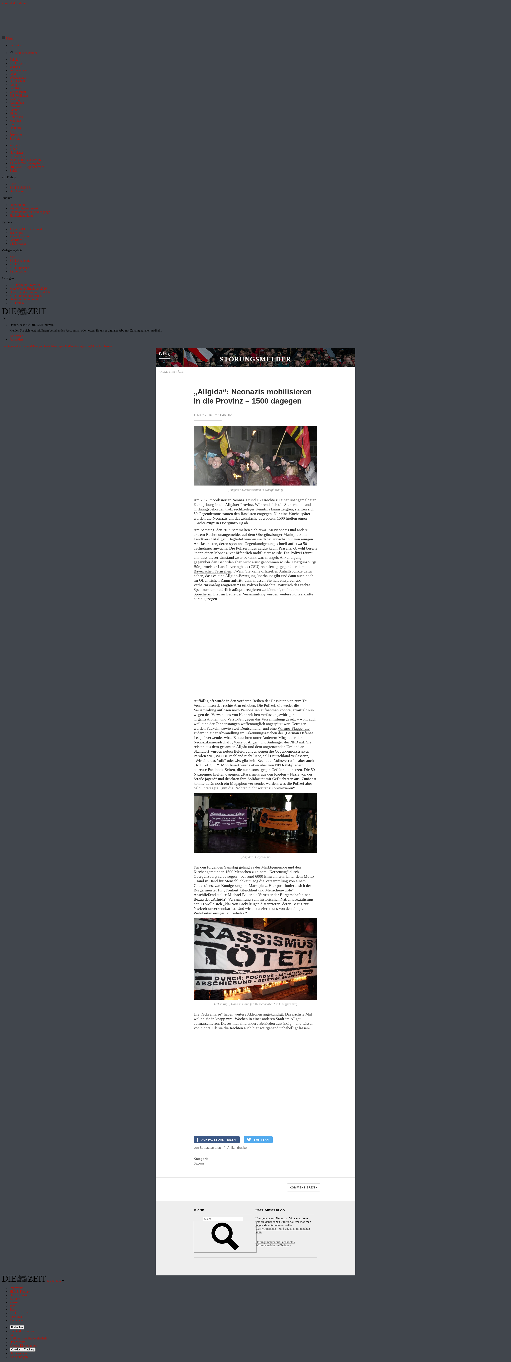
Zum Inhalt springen (14, 3)
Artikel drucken (238, 1147)
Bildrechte (17, 1327)
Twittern (261, 1139)
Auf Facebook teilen (218, 1139)
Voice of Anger (246, 742)
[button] (7, 38)
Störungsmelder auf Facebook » (275, 1242)
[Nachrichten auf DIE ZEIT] (24, 313)
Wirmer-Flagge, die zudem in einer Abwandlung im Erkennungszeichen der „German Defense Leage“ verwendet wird (253, 733)
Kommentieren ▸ (304, 1187)
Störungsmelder (255, 359)
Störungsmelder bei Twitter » (273, 1245)
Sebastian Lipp (210, 1147)
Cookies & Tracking (22, 1349)
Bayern (199, 1163)
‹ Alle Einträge (171, 371)
